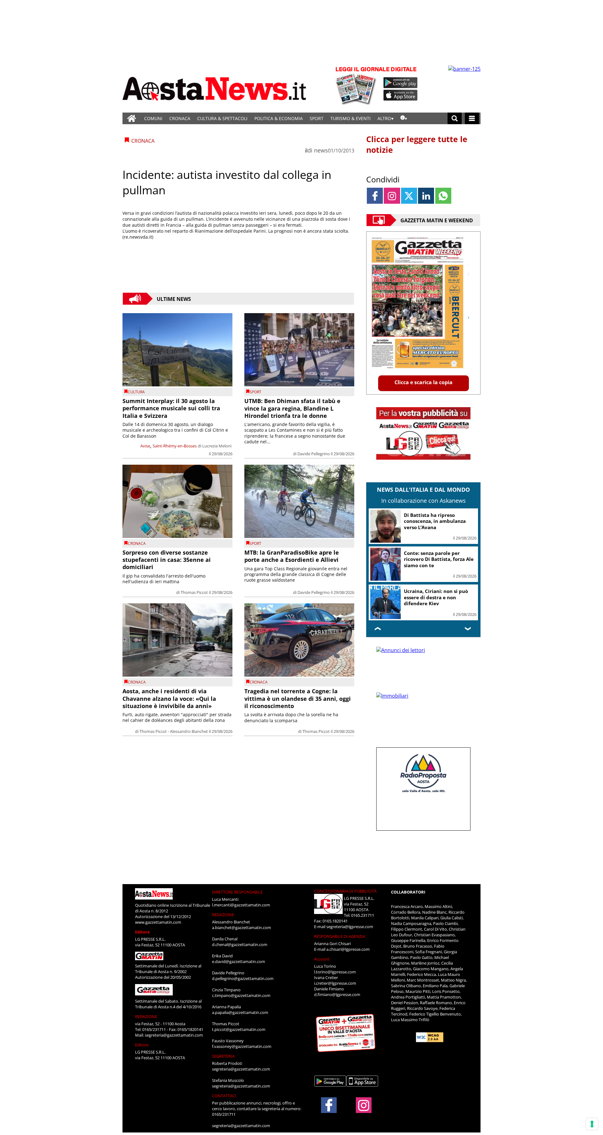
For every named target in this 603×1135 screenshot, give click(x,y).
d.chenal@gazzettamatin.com (239, 944)
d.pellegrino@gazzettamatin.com (243, 978)
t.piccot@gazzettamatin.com (238, 1029)
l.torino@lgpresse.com (335, 972)
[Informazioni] (403, 118)
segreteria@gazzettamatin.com (174, 1035)
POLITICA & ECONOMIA (278, 118)
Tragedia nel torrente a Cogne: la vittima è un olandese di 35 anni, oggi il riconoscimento (297, 698)
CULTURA (136, 392)
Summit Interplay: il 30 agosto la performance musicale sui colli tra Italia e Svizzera (171, 408)
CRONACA (179, 118)
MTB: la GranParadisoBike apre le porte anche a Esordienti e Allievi (291, 556)
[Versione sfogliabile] (356, 85)
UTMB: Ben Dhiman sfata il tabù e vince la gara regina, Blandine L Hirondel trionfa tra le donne (292, 408)
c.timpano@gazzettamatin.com (241, 995)
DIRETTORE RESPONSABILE (237, 892)
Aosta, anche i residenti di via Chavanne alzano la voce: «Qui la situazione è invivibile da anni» (169, 698)
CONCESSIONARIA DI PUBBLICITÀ (345, 891)
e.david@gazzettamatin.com (238, 961)
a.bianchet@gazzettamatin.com (241, 927)
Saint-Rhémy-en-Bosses (175, 446)
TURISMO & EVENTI (350, 118)
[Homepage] (131, 118)
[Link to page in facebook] (375, 196)
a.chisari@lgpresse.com (348, 949)
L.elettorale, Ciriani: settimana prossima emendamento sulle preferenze (428, 594)
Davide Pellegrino (313, 454)
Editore (142, 932)
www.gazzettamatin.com (158, 922)
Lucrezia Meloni (216, 446)
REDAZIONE (146, 1016)
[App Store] (401, 95)
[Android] (400, 82)
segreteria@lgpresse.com (349, 926)
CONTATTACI (224, 1096)
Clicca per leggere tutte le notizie (416, 144)
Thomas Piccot (194, 592)
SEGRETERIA (223, 1056)
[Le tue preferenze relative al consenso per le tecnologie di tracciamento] (592, 1124)
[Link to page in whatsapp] (443, 196)
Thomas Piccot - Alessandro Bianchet (173, 731)
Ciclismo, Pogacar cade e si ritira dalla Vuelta (435, 518)
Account (321, 959)
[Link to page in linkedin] (426, 196)
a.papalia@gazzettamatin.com (240, 1012)
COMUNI (153, 118)
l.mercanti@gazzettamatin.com (241, 905)
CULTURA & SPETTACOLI (222, 118)
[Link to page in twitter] (409, 196)
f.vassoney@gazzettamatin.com (241, 1046)
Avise (145, 446)
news (321, 150)
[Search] (455, 118)
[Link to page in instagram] (392, 196)
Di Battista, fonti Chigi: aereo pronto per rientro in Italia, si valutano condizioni (439, 553)
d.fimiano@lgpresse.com (337, 994)
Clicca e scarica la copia (423, 382)
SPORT (316, 118)
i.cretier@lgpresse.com (335, 983)
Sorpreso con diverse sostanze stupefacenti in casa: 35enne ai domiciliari (166, 560)
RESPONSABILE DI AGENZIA (339, 936)
